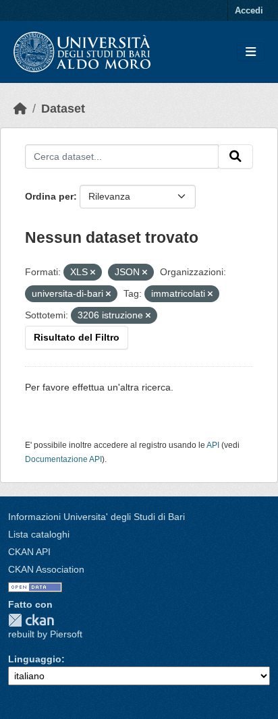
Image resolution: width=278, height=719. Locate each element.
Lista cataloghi (39, 534)
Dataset (63, 108)
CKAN (31, 620)
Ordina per (49, 196)
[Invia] (235, 156)
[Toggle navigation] (251, 52)
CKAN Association (46, 569)
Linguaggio (34, 659)
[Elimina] (92, 272)
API (212, 445)
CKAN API (29, 551)
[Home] (20, 108)
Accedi (249, 10)
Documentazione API (63, 459)
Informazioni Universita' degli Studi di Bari (96, 516)
